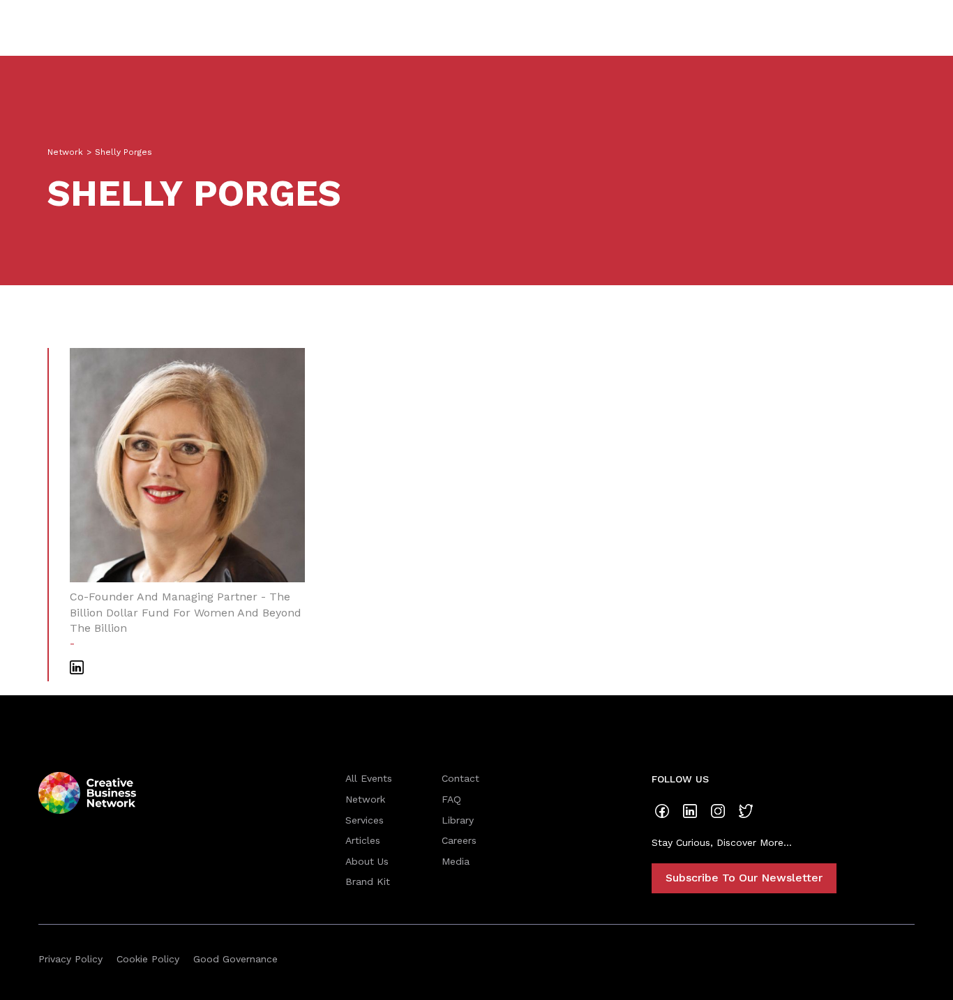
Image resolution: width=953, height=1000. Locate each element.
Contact (460, 778)
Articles (362, 840)
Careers (459, 840)
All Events (368, 778)
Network (65, 152)
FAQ (451, 799)
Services (364, 820)
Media (456, 861)
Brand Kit (367, 881)
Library (458, 820)
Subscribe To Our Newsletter (744, 877)
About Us (367, 861)
